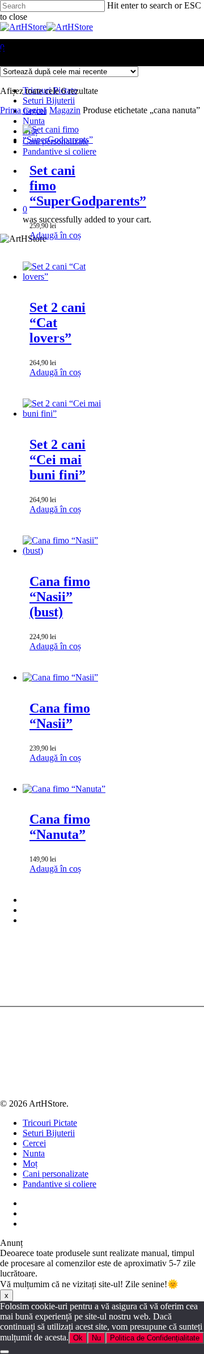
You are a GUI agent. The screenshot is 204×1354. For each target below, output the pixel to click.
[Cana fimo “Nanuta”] (64, 789)
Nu (96, 1338)
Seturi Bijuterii (49, 1133)
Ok (78, 1338)
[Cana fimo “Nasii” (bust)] (64, 550)
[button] (55, 235)
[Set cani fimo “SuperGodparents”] (64, 139)
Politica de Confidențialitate (154, 1338)
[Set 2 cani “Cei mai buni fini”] (64, 413)
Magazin (64, 110)
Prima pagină (23, 110)
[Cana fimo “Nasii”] (60, 677)
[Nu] (4, 1351)
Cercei (34, 1143)
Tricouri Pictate (50, 1123)
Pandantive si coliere (59, 1184)
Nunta (34, 1153)
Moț (30, 1163)
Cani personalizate (55, 1174)
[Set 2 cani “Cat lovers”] (64, 276)
